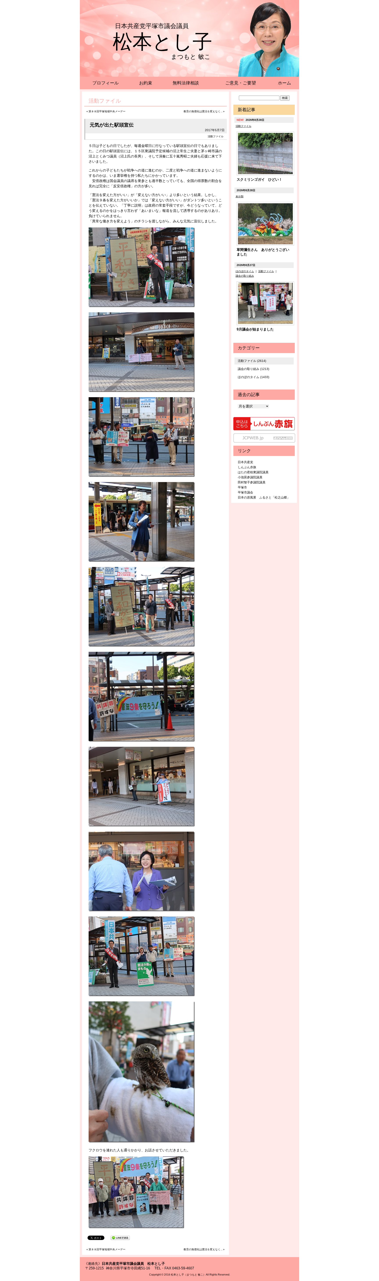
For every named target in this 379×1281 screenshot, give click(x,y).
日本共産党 (245, 462)
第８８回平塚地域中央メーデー (107, 111)
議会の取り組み (245, 275)
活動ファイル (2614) (252, 361)
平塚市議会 (245, 492)
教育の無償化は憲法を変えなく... (203, 111)
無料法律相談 (186, 82)
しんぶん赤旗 (247, 467)
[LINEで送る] (120, 1237)
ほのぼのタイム (245, 271)
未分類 (239, 196)
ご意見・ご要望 (240, 82)
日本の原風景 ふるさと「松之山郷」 (264, 497)
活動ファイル (215, 136)
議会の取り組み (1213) (253, 369)
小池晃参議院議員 (250, 477)
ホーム (284, 82)
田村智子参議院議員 (251, 482)
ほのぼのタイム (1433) (253, 377)
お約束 (145, 82)
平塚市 (242, 487)
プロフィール (105, 82)
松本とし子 (162, 41)
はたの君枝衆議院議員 (253, 472)
